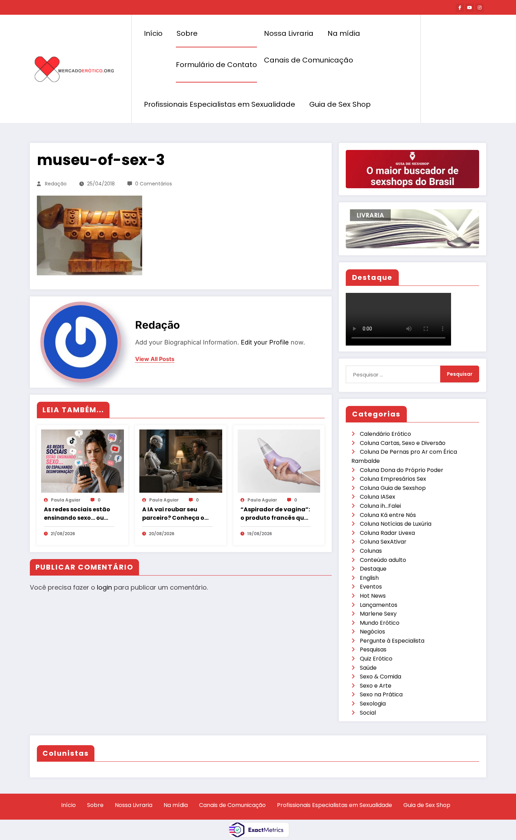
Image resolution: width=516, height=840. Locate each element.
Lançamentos (378, 605)
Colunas (371, 551)
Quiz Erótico (376, 659)
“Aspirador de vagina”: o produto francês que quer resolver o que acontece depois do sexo (275, 513)
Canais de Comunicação (308, 60)
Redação (56, 183)
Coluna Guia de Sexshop (393, 488)
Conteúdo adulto (383, 560)
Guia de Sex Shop (340, 104)
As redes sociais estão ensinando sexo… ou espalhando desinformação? (77, 513)
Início (153, 33)
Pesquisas (373, 649)
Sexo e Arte (375, 686)
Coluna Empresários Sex (393, 479)
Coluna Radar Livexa (387, 533)
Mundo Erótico (379, 623)
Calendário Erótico (385, 434)
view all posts (154, 359)
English (369, 578)
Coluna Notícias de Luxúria (395, 524)
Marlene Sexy (378, 614)
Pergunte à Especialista (392, 641)
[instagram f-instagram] (479, 8)
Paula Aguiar (65, 500)
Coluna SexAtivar (383, 542)
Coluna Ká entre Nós (388, 515)
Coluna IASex (377, 497)
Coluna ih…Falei (380, 506)
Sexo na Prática (381, 694)
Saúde (368, 668)
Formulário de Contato (216, 65)
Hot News (373, 596)
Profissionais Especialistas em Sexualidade (219, 104)
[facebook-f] (460, 8)
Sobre (187, 33)
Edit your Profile (265, 342)
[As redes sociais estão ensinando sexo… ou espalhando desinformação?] (82, 461)
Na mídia (344, 33)
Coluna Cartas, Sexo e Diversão (402, 443)
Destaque (373, 569)
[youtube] (469, 8)
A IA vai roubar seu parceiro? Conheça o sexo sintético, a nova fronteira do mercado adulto (174, 513)
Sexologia (373, 704)
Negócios (372, 632)
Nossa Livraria (288, 33)
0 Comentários (153, 183)
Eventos (371, 587)
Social (368, 713)
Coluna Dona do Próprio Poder (401, 470)
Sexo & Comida (380, 676)
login (104, 587)
